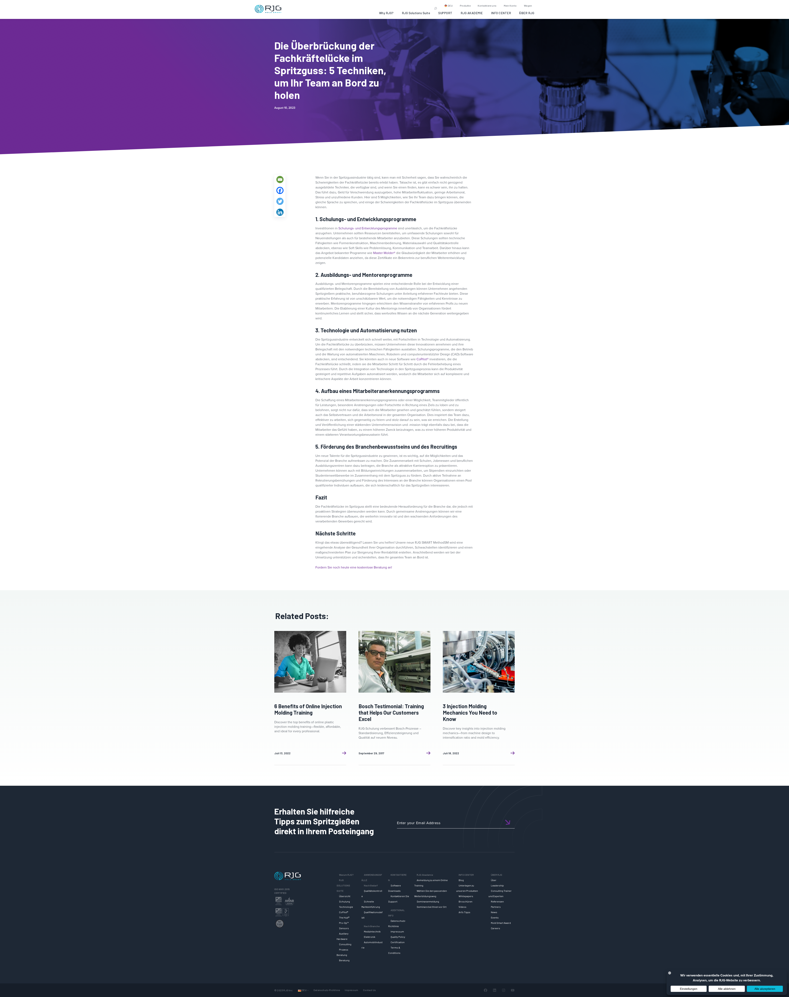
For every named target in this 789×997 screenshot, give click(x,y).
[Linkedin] (280, 212)
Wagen (528, 5)
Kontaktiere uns (487, 5)
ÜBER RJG (526, 13)
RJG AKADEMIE (472, 13)
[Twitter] (280, 201)
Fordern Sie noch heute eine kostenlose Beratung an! (353, 567)
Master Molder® (384, 253)
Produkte (465, 5)
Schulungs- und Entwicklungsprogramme (367, 228)
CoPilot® (422, 359)
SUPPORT (445, 13)
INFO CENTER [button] (501, 13)
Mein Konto (510, 5)
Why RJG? (386, 13)
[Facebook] (280, 190)
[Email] (280, 179)
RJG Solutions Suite (416, 13)
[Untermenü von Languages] (308, 990)
